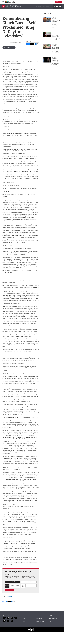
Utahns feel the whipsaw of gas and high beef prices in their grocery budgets (55, 50)
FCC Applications (52, 615)
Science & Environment (55, 18)
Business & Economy (54, 45)
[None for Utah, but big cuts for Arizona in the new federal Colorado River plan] (47, 19)
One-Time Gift (29, 581)
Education (54, 32)
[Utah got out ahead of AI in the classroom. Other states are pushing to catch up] (47, 34)
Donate (59, 2)
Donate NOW (9, 590)
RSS (50, 621)
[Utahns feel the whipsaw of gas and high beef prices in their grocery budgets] (47, 46)
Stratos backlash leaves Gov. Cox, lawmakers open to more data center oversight (55, 63)
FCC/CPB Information (40, 621)
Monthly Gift (12, 581)
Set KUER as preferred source (32, 41)
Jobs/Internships (39, 615)
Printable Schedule (53, 618)
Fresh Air (9, 596)
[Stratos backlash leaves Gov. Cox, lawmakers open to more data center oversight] (47, 59)
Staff (24, 621)
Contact (24, 618)
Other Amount (23, 586)
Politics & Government (54, 58)
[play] (3, 6)
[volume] (7, 6)
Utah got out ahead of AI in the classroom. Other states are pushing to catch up (56, 36)
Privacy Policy (39, 618)
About (24, 615)
